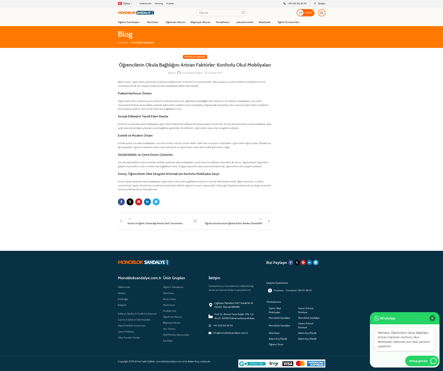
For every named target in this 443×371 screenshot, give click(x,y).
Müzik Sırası (169, 305)
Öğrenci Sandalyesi (173, 287)
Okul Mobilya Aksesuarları (176, 334)
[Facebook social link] (121, 201)
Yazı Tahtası (169, 328)
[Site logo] (136, 12)
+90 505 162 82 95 (223, 325)
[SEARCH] (243, 12)
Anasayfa (123, 42)
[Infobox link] (295, 3)
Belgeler (122, 305)
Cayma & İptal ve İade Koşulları (134, 319)
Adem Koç (193, 361)
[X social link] (130, 201)
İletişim (122, 293)
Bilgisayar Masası (172, 322)
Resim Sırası (169, 299)
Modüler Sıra (169, 310)
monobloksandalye (192, 72)
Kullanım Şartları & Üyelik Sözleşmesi (137, 313)
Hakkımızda (124, 287)
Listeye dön (195, 221)
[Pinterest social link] (138, 201)
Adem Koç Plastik (307, 333)
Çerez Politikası (126, 331)
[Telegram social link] (156, 201)
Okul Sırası (168, 293)
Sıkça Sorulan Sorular (129, 337)
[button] (432, 318)
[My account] (321, 12)
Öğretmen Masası (172, 316)
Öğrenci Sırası (276, 344)
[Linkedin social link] (147, 201)
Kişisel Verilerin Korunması (132, 325)
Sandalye (168, 340)
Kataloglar (123, 299)
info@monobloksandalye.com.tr (230, 332)
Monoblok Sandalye (142, 42)
